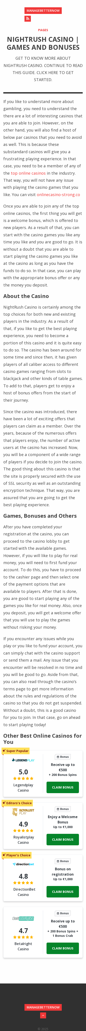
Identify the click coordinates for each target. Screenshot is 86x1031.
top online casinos (28, 173)
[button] (63, 787)
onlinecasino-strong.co (58, 194)
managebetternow (43, 10)
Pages (43, 30)
